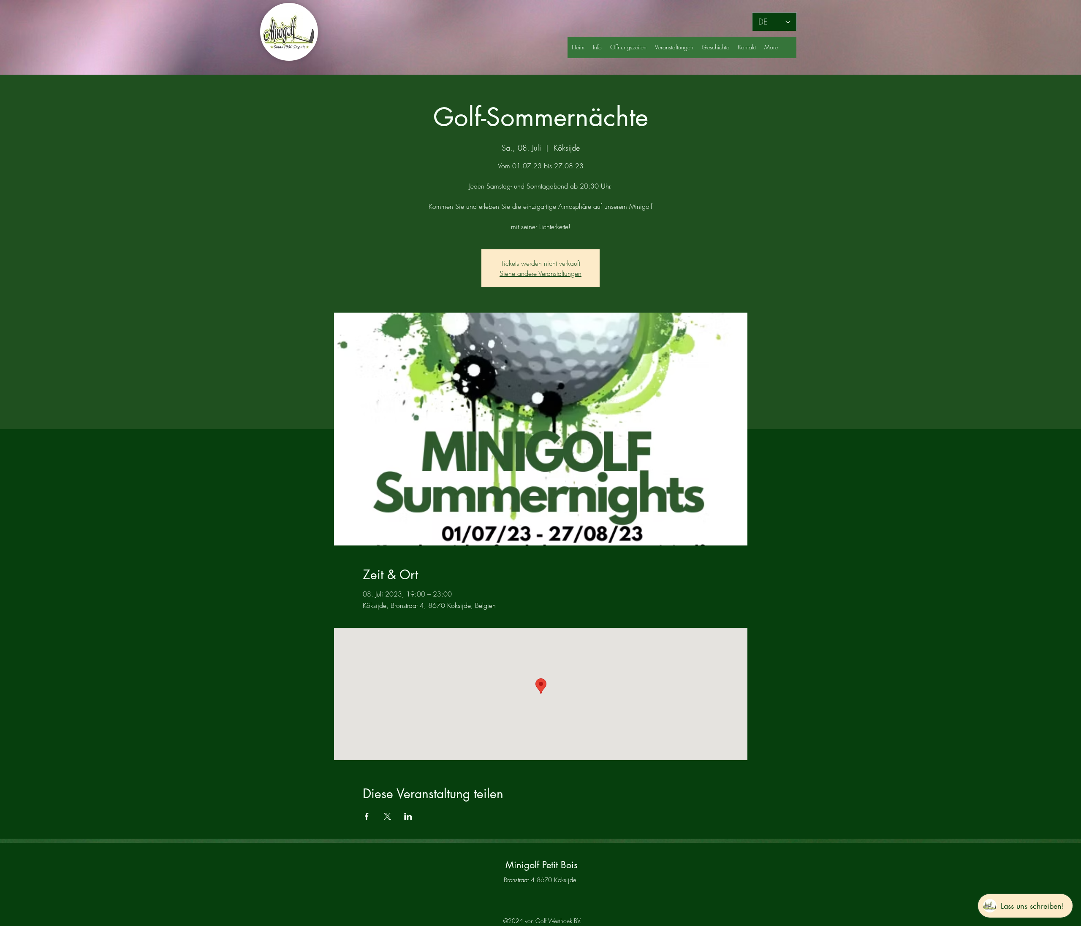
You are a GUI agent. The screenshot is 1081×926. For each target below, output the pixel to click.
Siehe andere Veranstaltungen (540, 273)
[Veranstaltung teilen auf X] (387, 816)
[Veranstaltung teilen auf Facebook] (367, 816)
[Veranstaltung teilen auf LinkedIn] (408, 816)
